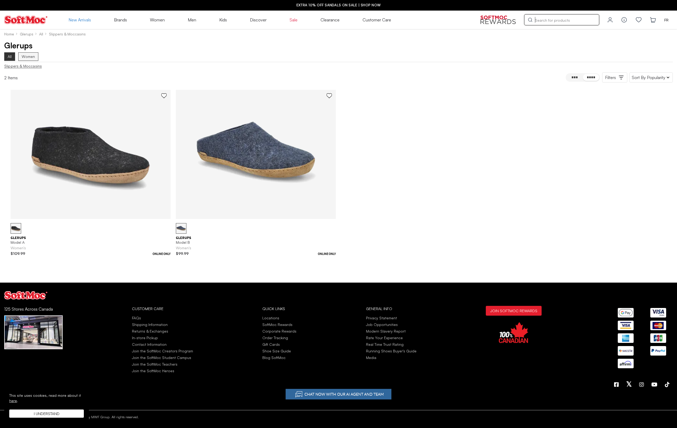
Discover (258, 19)
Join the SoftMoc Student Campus (161, 357)
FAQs (136, 318)
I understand (47, 413)
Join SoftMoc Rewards (513, 310)
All (10, 56)
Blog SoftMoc (274, 357)
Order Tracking (275, 337)
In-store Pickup (145, 337)
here (13, 400)
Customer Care (377, 19)
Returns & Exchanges (150, 331)
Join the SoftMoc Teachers (154, 364)
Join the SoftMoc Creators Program (162, 351)
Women (157, 19)
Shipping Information (150, 324)
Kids (223, 19)
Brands (120, 19)
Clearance (330, 19)
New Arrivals (79, 19)
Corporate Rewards (279, 331)
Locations (270, 318)
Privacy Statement (381, 318)
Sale (294, 19)
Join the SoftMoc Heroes (153, 371)
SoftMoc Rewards (277, 324)
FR (666, 20)
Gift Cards (271, 344)
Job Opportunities (382, 324)
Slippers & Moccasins (23, 66)
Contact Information (149, 344)
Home (9, 34)
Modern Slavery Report (386, 331)
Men (192, 19)
